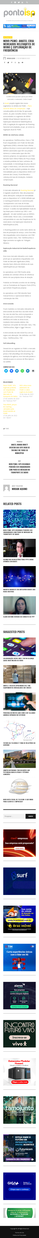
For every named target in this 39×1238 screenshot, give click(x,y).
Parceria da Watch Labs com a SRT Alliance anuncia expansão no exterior (19, 714)
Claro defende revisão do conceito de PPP (19, 617)
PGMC (7, 429)
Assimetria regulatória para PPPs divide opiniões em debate (18, 560)
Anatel (7, 103)
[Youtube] (22, 2)
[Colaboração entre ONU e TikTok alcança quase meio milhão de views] (16, 647)
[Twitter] (18, 2)
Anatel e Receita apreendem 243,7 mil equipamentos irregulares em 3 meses (17, 686)
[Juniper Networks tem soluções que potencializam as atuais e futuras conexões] (16, 759)
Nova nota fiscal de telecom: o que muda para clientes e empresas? (18, 800)
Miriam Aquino (11, 58)
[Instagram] (15, 2)
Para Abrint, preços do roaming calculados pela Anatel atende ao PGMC (10, 408)
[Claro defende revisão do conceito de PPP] (16, 605)
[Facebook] (11, 2)
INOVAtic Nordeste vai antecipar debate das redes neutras (19, 590)
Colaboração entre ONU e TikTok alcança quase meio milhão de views (18, 659)
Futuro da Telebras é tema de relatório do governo (19, 744)
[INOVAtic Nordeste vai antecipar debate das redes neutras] (16, 576)
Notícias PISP (8, 37)
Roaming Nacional (27, 190)
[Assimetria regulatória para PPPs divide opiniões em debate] (16, 548)
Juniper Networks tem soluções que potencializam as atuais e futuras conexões (16, 772)
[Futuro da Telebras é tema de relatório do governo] (16, 730)
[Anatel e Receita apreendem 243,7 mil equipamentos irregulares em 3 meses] (16, 674)
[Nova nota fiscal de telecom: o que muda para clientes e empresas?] (16, 788)
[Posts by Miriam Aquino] (4, 58)
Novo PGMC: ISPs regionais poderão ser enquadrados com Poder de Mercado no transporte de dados (10, 390)
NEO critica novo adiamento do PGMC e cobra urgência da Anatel (26, 388)
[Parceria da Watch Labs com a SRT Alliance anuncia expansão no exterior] (16, 701)
